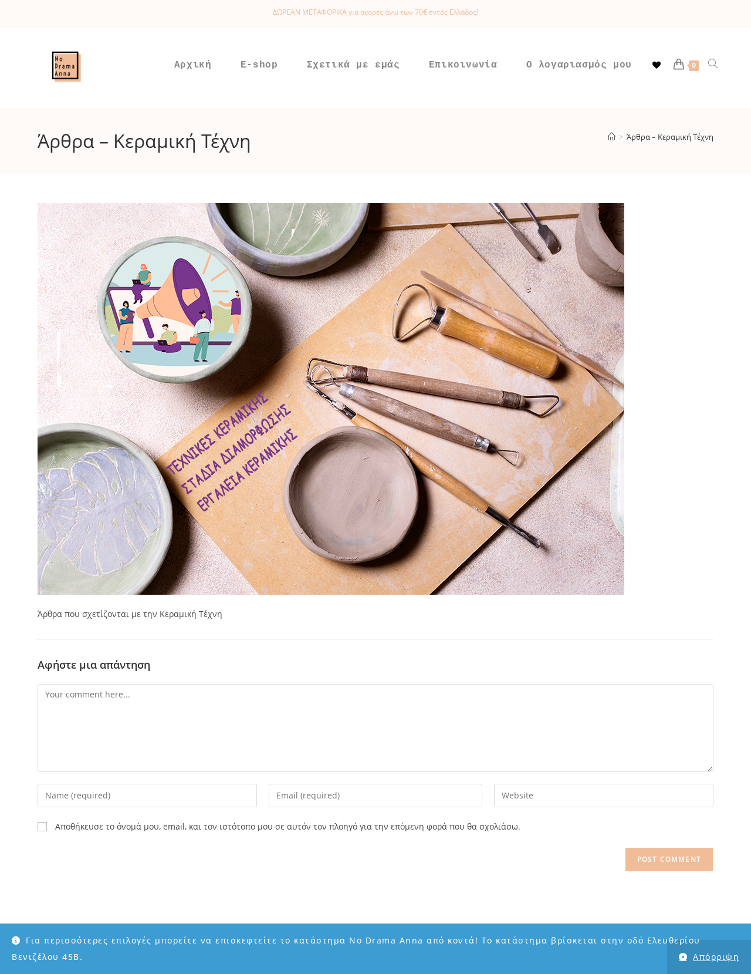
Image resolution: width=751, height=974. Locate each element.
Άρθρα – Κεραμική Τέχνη (670, 137)
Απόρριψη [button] (716, 956)
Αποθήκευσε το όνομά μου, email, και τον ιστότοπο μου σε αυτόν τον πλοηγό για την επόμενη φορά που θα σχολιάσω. (287, 826)
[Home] (611, 137)
